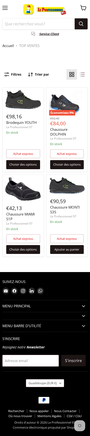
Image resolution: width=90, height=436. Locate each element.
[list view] (82, 74)
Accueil (8, 46)
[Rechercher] (81, 23)
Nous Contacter (65, 411)
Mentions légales (49, 416)
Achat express (23, 154)
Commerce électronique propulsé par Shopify (45, 427)
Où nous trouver (20, 416)
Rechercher (16, 411)
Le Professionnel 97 (19, 127)
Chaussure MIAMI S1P (20, 216)
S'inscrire (73, 360)
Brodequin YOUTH (21, 122)
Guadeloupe (43, 383)
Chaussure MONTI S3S (65, 209)
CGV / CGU (74, 416)
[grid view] (71, 74)
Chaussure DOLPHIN (58, 132)
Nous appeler (39, 411)
